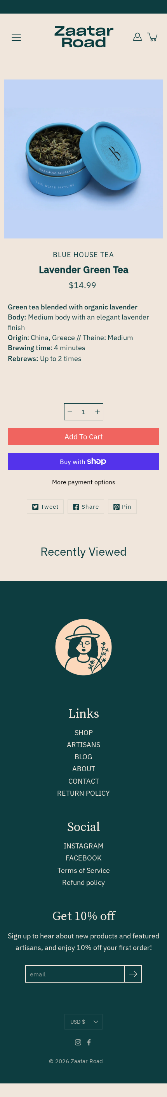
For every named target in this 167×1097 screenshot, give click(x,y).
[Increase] (97, 411)
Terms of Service (83, 870)
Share (90, 506)
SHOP (84, 732)
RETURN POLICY (83, 793)
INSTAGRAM (84, 845)
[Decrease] (70, 411)
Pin (127, 506)
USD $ (77, 1021)
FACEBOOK (83, 857)
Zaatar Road (87, 1061)
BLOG (83, 756)
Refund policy (83, 882)
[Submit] (133, 974)
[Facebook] (88, 1042)
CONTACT (83, 781)
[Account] (137, 37)
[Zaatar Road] (83, 36)
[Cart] (153, 37)
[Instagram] (78, 1042)
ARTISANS (83, 744)
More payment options (83, 482)
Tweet (50, 506)
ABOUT (83, 768)
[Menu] (16, 37)
